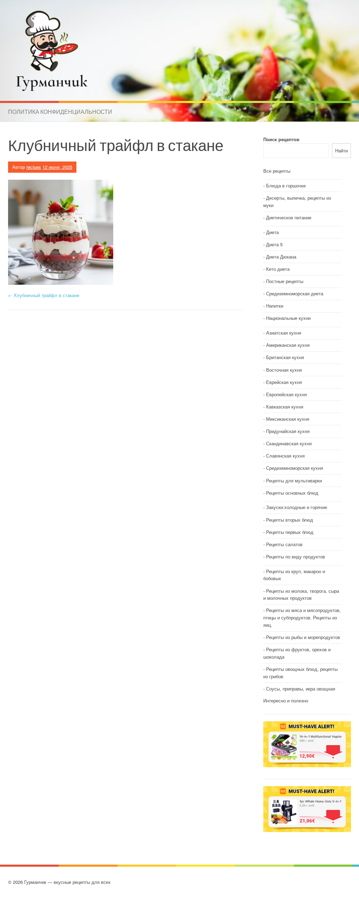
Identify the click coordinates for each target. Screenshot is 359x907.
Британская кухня (285, 357)
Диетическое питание (288, 217)
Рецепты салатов (284, 544)
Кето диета (278, 269)
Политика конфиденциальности (60, 111)
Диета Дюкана (281, 256)
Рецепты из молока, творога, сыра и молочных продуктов (301, 595)
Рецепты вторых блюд (289, 519)
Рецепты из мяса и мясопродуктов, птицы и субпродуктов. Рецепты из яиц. (302, 617)
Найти (341, 150)
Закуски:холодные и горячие (296, 507)
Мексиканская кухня (287, 418)
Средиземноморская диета (294, 293)
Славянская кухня (285, 455)
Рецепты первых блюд (289, 532)
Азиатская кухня (283, 332)
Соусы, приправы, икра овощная (300, 688)
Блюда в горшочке (286, 185)
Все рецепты (276, 170)
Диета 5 (274, 244)
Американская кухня (288, 345)
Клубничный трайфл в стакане (43, 295)
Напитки (274, 305)
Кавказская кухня (284, 406)
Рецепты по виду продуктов (295, 556)
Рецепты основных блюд (292, 492)
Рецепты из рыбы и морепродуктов (303, 637)
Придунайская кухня (288, 431)
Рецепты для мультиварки (294, 480)
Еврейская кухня (284, 382)
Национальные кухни (288, 318)
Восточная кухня (284, 369)
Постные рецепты (284, 281)
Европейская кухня (286, 394)
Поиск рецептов (281, 139)
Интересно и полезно (285, 700)
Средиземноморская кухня (294, 468)
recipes (33, 167)
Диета (272, 232)
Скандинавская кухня (289, 443)
